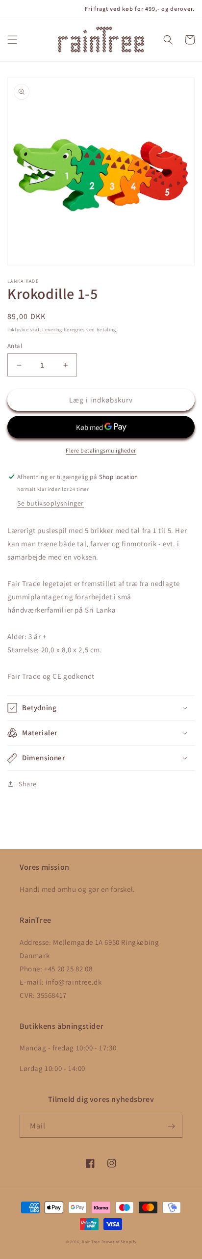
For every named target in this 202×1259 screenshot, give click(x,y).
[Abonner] (171, 1126)
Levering (52, 329)
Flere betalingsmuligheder (101, 450)
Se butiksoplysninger (50, 503)
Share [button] (28, 783)
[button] (12, 40)
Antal (14, 346)
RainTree (91, 1241)
